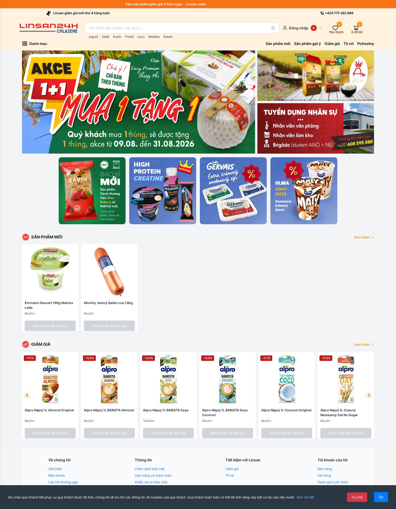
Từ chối (357, 497)
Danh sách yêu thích (333, 482)
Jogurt (93, 37)
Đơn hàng (325, 469)
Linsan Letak (206, 4)
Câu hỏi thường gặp (63, 482)
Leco (141, 37)
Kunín (117, 37)
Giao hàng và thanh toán (153, 475)
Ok (381, 497)
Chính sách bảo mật (150, 469)
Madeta (154, 37)
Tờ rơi (230, 475)
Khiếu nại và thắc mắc (151, 482)
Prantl (129, 37)
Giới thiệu (55, 469)
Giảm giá (232, 469)
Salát (105, 37)
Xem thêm (362, 237)
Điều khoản (56, 475)
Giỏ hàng (324, 475)
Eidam (168, 37)
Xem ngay (185, 4)
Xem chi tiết (305, 497)
